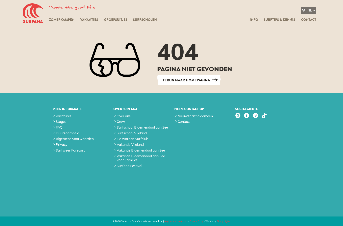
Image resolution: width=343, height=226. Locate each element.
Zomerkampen (61, 19)
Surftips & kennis (279, 19)
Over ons (124, 116)
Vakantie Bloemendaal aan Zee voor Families (141, 158)
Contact (308, 19)
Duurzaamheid (67, 133)
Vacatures (63, 116)
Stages (61, 121)
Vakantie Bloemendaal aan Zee (141, 150)
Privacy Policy (196, 221)
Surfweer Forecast (70, 150)
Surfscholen (145, 19)
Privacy (61, 144)
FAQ (59, 127)
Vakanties (89, 19)
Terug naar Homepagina (186, 80)
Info (254, 19)
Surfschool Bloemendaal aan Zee (142, 127)
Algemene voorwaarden (75, 139)
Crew (121, 121)
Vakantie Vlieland (130, 144)
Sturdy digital (223, 221)
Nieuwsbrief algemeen (195, 116)
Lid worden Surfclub (132, 139)
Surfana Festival (129, 166)
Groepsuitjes (115, 19)
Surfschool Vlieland (132, 133)
